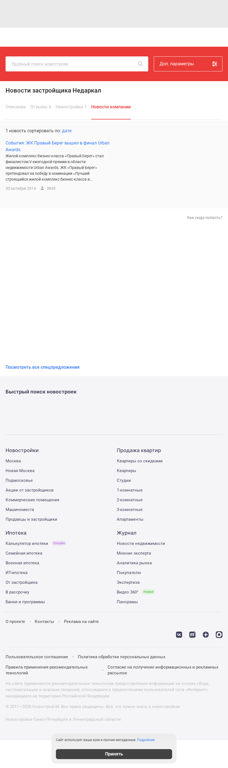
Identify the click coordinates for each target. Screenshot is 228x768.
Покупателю (129, 572)
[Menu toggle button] (216, 37)
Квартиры (126, 470)
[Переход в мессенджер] (219, 634)
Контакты (44, 621)
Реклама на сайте (81, 621)
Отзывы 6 (40, 106)
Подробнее (146, 740)
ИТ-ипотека (17, 572)
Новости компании (111, 106)
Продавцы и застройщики (31, 519)
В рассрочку (17, 592)
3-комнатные (130, 509)
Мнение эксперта (134, 553)
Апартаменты (130, 519)
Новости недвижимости (141, 543)
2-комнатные (130, 499)
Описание (16, 106)
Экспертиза (128, 582)
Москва (13, 460)
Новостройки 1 (71, 106)
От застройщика (22, 582)
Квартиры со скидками (140, 460)
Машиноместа (20, 509)
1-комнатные (130, 490)
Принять (114, 754)
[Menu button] (204, 37)
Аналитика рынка (134, 562)
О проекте (15, 621)
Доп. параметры (177, 63)
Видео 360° (135, 592)
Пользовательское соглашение (37, 656)
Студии (124, 480)
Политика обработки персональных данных (121, 656)
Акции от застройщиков (30, 490)
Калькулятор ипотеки (35, 543)
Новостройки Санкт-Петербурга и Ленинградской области (63, 719)
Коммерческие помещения (32, 499)
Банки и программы (25, 601)
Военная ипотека (22, 562)
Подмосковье (19, 480)
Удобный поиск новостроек (40, 64)
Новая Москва (20, 470)
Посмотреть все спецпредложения (43, 367)
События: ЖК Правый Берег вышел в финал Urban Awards (58, 146)
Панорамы (127, 601)
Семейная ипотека (24, 553)
